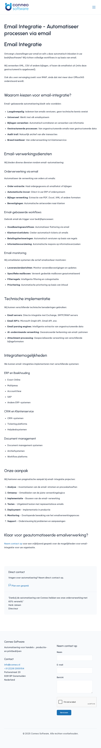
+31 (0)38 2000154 (14, 668)
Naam (59, 652)
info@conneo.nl (12, 664)
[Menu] (94, 7)
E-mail (60, 665)
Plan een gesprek (20, 585)
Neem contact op (13, 543)
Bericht (60, 677)
